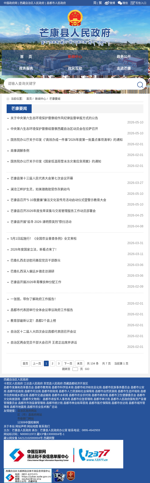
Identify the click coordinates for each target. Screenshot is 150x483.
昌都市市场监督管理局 (32, 402)
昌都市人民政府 (56, 2)
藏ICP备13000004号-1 (50, 434)
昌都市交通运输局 (40, 395)
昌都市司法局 (32, 391)
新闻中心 (75, 57)
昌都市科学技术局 (63, 387)
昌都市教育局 (43, 387)
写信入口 (140, 2)
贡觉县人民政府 (53, 383)
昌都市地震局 (18, 406)
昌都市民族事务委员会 (116, 387)
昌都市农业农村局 (80, 395)
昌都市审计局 (102, 399)
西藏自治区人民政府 (32, 2)
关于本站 (9, 426)
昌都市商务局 (100, 395)
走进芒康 (124, 68)
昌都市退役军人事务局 (56, 399)
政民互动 (75, 68)
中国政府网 (10, 2)
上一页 (37, 363)
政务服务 (26, 68)
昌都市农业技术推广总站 (42, 406)
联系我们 (44, 426)
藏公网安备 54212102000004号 (23, 438)
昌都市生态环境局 (129, 391)
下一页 (68, 363)
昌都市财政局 (50, 391)
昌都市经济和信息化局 (88, 387)
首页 (29, 98)
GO (87, 368)
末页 (79, 363)
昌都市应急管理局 (82, 399)
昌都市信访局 (120, 402)
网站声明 (20, 426)
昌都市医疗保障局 (100, 402)
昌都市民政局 (15, 391)
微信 (125, 2)
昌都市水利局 (60, 395)
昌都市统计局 (54, 402)
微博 (113, 2)
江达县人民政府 (33, 383)
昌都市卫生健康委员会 (122, 395)
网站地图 (32, 426)
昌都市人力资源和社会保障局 (76, 391)
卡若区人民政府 (13, 383)
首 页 (26, 57)
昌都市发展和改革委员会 (19, 387)
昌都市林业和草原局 (75, 402)
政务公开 (124, 57)
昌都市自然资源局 (106, 391)
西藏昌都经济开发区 (75, 383)
